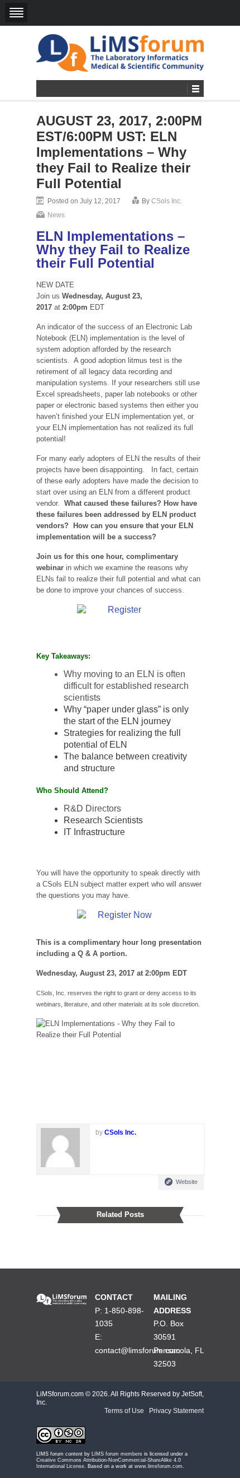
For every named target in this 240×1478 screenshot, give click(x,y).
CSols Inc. (166, 201)
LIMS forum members (117, 1454)
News (56, 215)
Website (187, 1181)
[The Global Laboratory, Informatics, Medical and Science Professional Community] (120, 53)
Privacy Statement (176, 1411)
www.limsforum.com (159, 1466)
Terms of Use (124, 1411)
